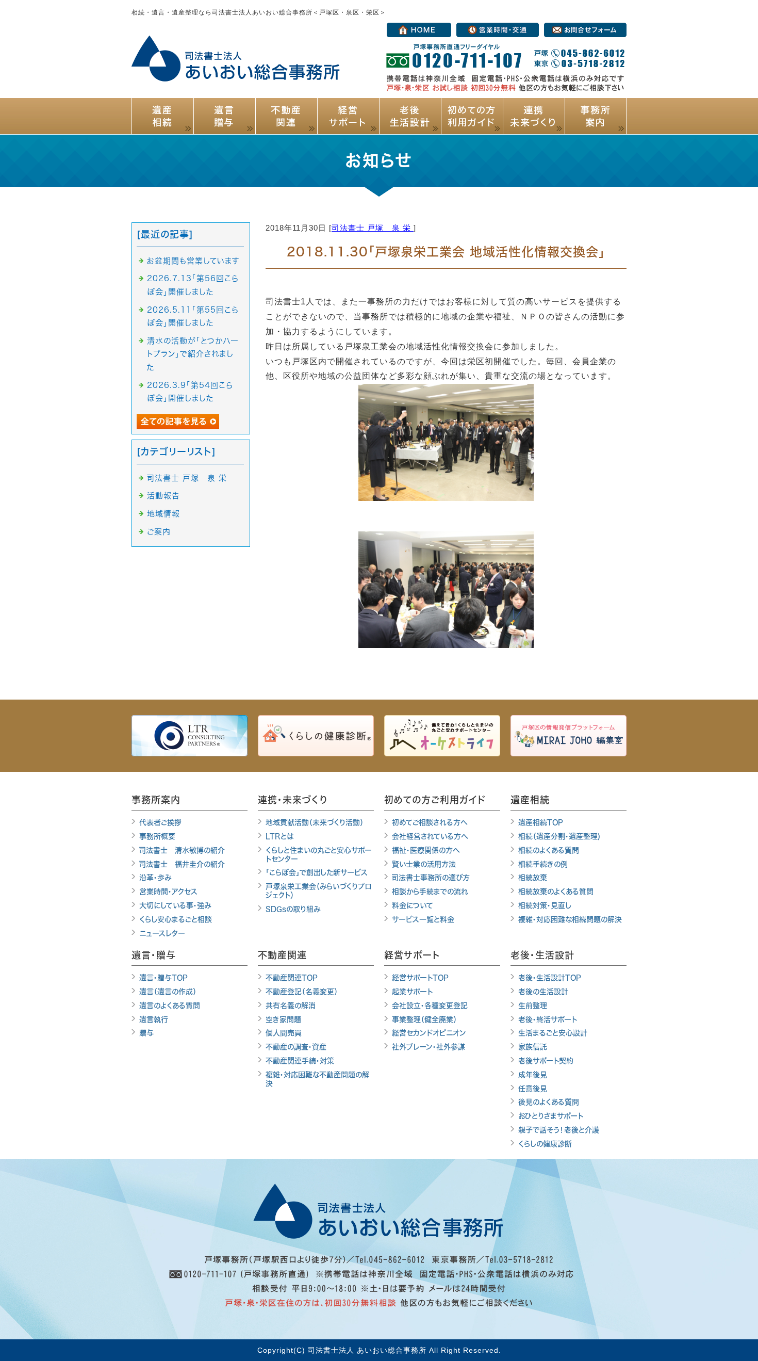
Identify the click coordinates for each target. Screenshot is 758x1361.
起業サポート (412, 991)
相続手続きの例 (543, 864)
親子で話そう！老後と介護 (558, 1129)
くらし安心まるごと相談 (175, 919)
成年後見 (532, 1074)
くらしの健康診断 (545, 1143)
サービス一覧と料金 (423, 919)
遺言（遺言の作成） (167, 991)
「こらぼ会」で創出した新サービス (317, 872)
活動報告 (163, 495)
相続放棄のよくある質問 (556, 891)
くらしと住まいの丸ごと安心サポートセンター (319, 855)
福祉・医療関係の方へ (426, 850)
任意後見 (532, 1088)
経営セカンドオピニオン (429, 1032)
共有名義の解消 (291, 1005)
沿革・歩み (155, 877)
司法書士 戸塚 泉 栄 (373, 227)
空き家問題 (283, 1019)
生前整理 (532, 1005)
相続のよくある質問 (548, 850)
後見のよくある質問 (548, 1102)
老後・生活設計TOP (549, 977)
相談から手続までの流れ (430, 891)
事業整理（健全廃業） (424, 1019)
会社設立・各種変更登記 (430, 1005)
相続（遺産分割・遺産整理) (559, 836)
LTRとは (279, 836)
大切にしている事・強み (175, 905)
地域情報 (163, 513)
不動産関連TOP (292, 977)
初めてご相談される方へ (430, 822)
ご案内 (159, 532)
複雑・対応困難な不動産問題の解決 (317, 1079)
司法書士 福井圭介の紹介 (182, 864)
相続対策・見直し (544, 905)
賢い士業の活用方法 (424, 864)
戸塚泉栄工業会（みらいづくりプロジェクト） (318, 891)
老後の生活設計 (543, 991)
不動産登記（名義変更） (302, 991)
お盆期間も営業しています (193, 261)
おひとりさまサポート (550, 1116)
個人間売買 (283, 1032)
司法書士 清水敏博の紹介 (182, 850)
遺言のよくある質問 (169, 1005)
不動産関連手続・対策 (300, 1060)
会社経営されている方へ (430, 836)
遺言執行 (153, 1019)
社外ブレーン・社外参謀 (428, 1046)
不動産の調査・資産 (296, 1046)
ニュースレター (162, 933)
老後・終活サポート (547, 1019)
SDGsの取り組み (293, 909)
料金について (412, 905)
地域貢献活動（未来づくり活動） (315, 822)
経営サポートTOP (420, 977)
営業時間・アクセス (168, 891)
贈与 (146, 1032)
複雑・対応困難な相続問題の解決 (570, 919)
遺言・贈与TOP (163, 977)
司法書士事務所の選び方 (431, 877)
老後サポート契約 (545, 1060)
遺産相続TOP (540, 822)
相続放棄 (532, 877)
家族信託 (532, 1046)
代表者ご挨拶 (160, 822)
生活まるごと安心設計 (552, 1032)
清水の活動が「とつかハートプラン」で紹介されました (193, 354)
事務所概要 (157, 836)
